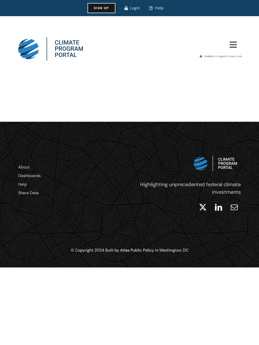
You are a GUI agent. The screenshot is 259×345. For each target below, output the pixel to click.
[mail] (234, 207)
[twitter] (202, 207)
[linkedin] (218, 207)
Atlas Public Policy (137, 250)
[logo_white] (215, 154)
